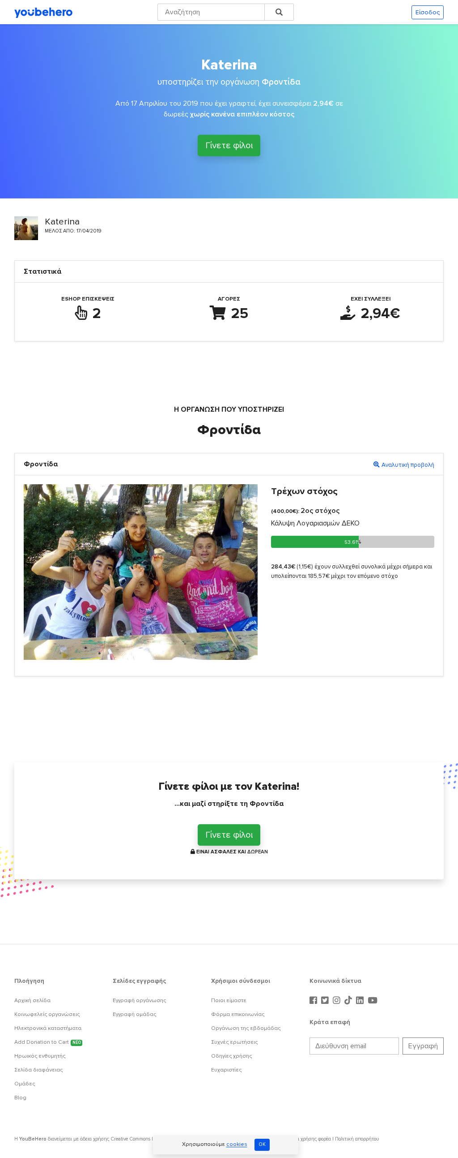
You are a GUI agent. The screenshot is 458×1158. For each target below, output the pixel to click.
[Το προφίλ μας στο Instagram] (338, 1000)
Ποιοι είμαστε (228, 1000)
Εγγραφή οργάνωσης (139, 1000)
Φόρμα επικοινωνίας (237, 1014)
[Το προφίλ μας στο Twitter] (326, 1000)
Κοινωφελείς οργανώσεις (47, 1014)
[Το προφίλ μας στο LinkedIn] (361, 1000)
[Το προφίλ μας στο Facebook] (314, 1000)
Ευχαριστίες (226, 1070)
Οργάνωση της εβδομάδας (245, 1028)
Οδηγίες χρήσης (231, 1056)
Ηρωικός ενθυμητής (39, 1056)
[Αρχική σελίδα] (43, 12)
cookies (236, 1144)
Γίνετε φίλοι (229, 144)
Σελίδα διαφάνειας (38, 1070)
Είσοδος (428, 12)
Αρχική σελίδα (32, 1000)
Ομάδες (24, 1084)
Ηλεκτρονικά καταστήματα (47, 1028)
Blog (20, 1097)
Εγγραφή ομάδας (134, 1014)
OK (262, 1144)
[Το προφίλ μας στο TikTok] (349, 1000)
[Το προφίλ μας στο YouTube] (372, 1000)
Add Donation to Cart (47, 1042)
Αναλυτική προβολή (408, 465)
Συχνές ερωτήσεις (234, 1042)
